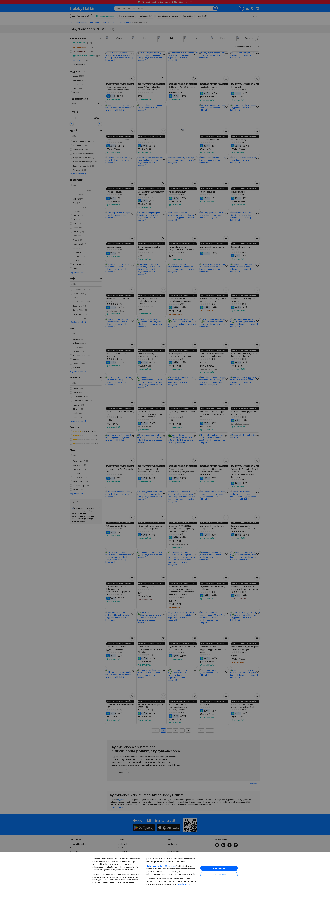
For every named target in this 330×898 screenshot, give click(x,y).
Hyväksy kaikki (219, 868)
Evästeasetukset (219, 874)
